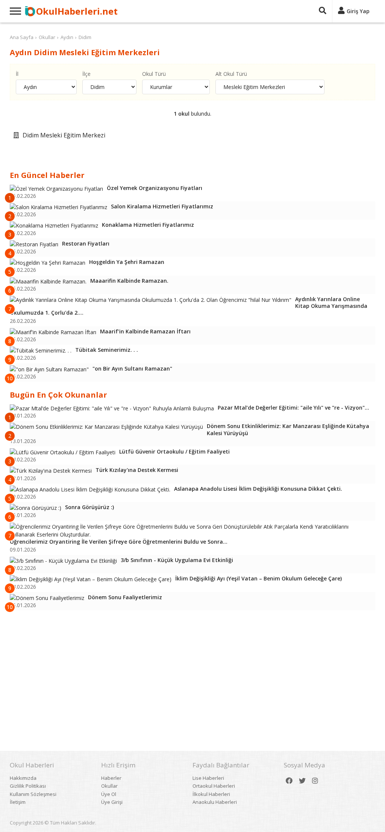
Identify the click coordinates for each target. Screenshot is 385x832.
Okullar (47, 37)
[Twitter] (302, 781)
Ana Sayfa (21, 37)
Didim (85, 37)
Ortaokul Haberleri (213, 785)
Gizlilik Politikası (28, 785)
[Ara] (322, 11)
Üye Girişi (112, 802)
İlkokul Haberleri (211, 794)
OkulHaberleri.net (77, 11)
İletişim (18, 802)
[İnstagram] (315, 781)
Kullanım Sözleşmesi (33, 794)
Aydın (67, 37)
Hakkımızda (23, 778)
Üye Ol (108, 794)
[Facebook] (289, 781)
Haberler (111, 778)
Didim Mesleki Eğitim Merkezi (64, 135)
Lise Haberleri (208, 778)
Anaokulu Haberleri (214, 802)
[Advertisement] (193, 670)
